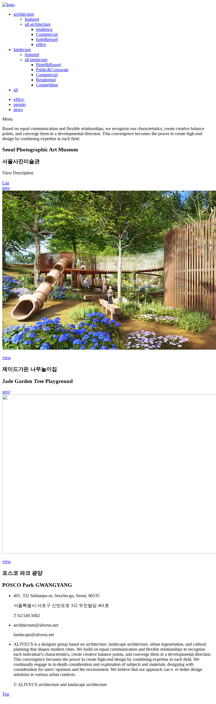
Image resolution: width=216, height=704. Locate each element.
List (5, 183)
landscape (22, 49)
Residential (46, 79)
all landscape (36, 59)
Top (5, 694)
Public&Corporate (52, 69)
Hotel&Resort (48, 64)
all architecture (38, 24)
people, (20, 104)
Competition (47, 84)
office (41, 44)
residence (44, 29)
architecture (24, 14)
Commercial (47, 34)
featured (32, 19)
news (18, 109)
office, (19, 99)
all (16, 89)
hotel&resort (47, 39)
